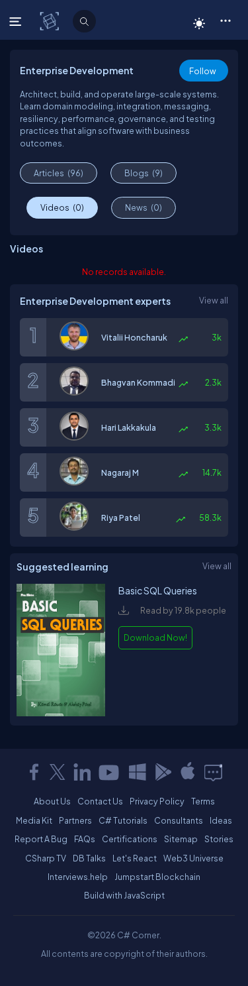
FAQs (84, 839)
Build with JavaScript (124, 895)
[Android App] (162, 772)
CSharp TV (45, 858)
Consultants (178, 820)
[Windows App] (137, 772)
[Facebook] (34, 772)
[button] (225, 20)
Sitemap (181, 839)
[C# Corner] (50, 20)
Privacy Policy (157, 801)
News (143, 207)
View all (213, 300)
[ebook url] (61, 713)
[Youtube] (110, 772)
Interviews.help (78, 876)
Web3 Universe (193, 858)
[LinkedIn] (82, 772)
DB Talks (89, 858)
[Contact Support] (213, 772)
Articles (58, 173)
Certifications (129, 839)
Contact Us (100, 801)
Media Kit (34, 820)
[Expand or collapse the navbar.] (16, 21)
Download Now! (155, 637)
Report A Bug (41, 839)
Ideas (221, 820)
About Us (52, 801)
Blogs (143, 173)
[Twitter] (57, 772)
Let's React (134, 858)
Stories (218, 839)
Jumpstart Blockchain (157, 876)
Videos (62, 207)
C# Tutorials (123, 820)
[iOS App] (187, 772)
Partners (75, 820)
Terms (203, 801)
